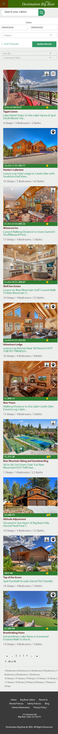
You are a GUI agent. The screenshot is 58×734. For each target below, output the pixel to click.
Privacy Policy (40, 707)
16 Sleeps (9, 678)
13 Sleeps (41, 678)
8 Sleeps (39, 682)
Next (54, 93)
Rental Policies (16, 704)
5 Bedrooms (36, 671)
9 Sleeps (30, 682)
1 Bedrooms (34, 675)
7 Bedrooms (10, 671)
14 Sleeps (30, 678)
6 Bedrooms (23, 671)
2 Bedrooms (21, 675)
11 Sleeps (9, 682)
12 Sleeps (51, 678)
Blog (47, 704)
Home (14, 700)
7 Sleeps (49, 682)
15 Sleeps (19, 678)
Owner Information (21, 707)
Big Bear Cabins (27, 700)
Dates (29, 22)
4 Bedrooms (49, 671)
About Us (43, 700)
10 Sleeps (19, 682)
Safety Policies (34, 704)
